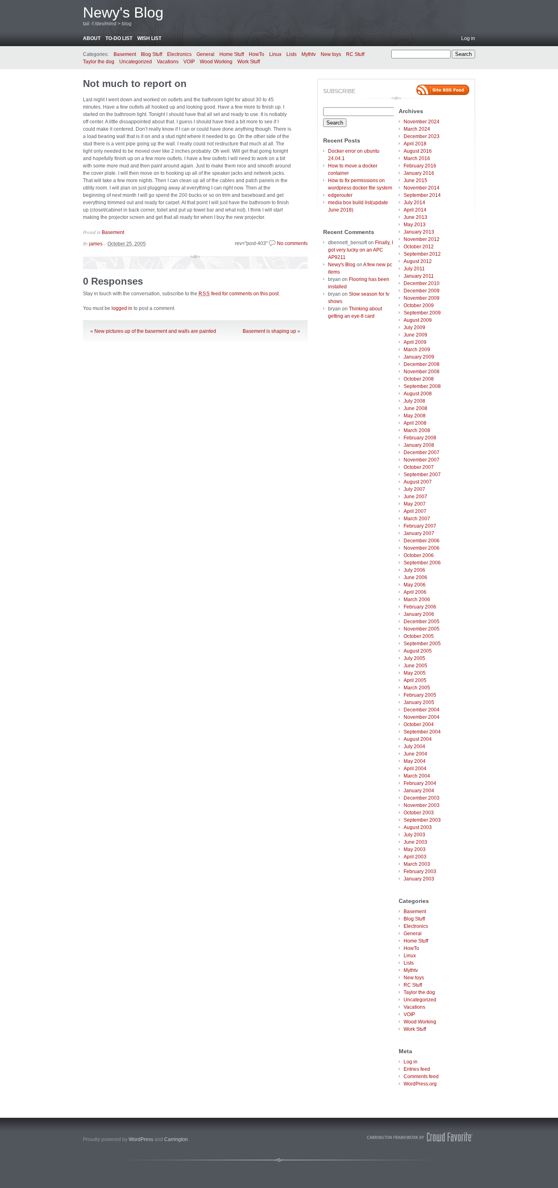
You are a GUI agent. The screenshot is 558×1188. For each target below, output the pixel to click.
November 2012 (422, 239)
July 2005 (414, 658)
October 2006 (419, 555)
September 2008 (422, 386)
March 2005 (417, 688)
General (205, 54)
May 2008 (415, 416)
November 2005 (422, 629)
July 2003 (414, 835)
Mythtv (308, 54)
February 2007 (420, 526)
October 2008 (419, 379)
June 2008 (415, 408)
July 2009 (414, 327)
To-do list (118, 38)
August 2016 (418, 151)
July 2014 (414, 202)
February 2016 (420, 166)
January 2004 (419, 790)
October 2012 (419, 247)
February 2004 (420, 783)
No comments (292, 243)
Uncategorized (135, 62)
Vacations (168, 62)
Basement (125, 54)
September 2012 (422, 254)
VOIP (189, 62)
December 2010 (422, 283)
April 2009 (415, 342)
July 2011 (414, 269)
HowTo (256, 54)
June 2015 (415, 180)
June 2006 (415, 577)
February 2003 (420, 871)
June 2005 (415, 666)
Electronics (179, 54)
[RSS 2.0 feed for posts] (442, 90)
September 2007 (422, 474)
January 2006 (419, 614)
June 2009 (415, 335)
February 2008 (420, 438)
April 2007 (415, 511)
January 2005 (419, 702)
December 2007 (422, 452)
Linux (275, 54)
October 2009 (419, 305)
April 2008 (415, 423)
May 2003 (415, 849)
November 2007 (422, 460)
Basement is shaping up (269, 331)
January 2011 (419, 276)
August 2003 (418, 827)
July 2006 (414, 570)
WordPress (141, 1139)
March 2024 (417, 129)
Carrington (176, 1139)
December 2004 (422, 710)
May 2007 (415, 504)
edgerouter (340, 195)
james (96, 244)
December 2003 (422, 798)
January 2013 (419, 232)
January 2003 (419, 879)
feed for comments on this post (239, 293)
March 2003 (417, 864)
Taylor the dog (98, 62)
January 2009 (419, 357)
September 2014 (422, 195)
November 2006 (422, 548)
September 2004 (422, 732)
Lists (291, 54)
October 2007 (419, 467)
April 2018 (415, 144)
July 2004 (414, 746)
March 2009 (417, 349)
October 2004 (419, 724)
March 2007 (417, 519)
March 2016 (417, 158)
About (91, 38)
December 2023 (422, 136)
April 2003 (415, 857)
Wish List (149, 38)
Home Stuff (231, 54)
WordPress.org (420, 1084)
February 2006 (420, 607)
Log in (468, 38)
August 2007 (418, 482)
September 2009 (422, 313)
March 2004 (417, 776)
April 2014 (415, 210)
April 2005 (415, 680)
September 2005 (422, 643)
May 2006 (415, 585)
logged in (122, 308)
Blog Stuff (151, 54)
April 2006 (415, 592)
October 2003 (419, 813)
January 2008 (419, 445)
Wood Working (216, 62)
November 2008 (422, 371)
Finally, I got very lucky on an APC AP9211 (360, 250)
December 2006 (422, 541)
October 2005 (419, 636)
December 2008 (422, 364)
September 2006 (422, 563)
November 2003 (422, 805)
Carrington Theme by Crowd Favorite (420, 1137)
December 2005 (422, 621)
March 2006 (417, 599)
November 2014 (422, 188)
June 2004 (415, 754)
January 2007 (419, 533)
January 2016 (419, 173)
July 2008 (414, 401)
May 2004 (415, 761)
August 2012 (418, 261)
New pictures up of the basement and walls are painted (155, 331)
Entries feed (417, 1069)
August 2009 (418, 320)
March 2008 (417, 430)
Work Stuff (248, 62)
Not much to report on (135, 83)
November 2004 (422, 717)
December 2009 (422, 291)
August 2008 (418, 394)
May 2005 (415, 673)
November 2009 (422, 298)
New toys (331, 54)
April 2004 (415, 768)
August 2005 (418, 651)
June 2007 (415, 496)
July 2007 (414, 489)
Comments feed (421, 1076)
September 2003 (422, 820)
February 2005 (420, 695)
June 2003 (415, 842)
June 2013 (415, 217)
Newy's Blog (123, 12)
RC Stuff (355, 54)
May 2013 (415, 224)
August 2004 (418, 739)
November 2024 (422, 122)
